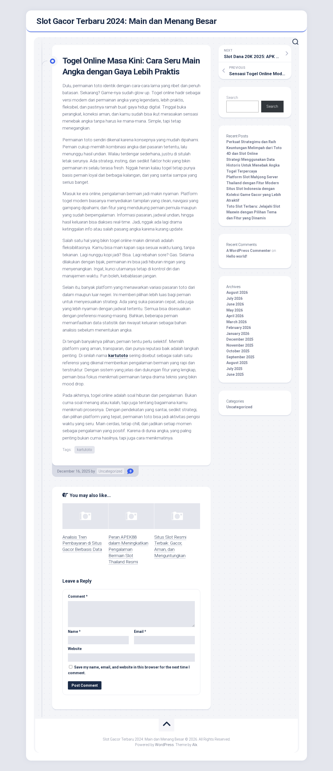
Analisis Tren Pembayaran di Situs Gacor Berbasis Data (82, 543)
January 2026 (237, 334)
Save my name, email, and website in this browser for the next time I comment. (129, 670)
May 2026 (234, 310)
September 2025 (240, 357)
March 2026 (236, 322)
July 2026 (234, 298)
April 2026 (235, 316)
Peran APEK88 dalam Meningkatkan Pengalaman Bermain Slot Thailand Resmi (128, 549)
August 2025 (237, 363)
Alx (194, 745)
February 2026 (238, 328)
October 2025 (237, 351)
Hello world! (236, 256)
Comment (78, 596)
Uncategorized (110, 471)
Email (140, 631)
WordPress (164, 745)
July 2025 (234, 369)
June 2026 (235, 304)
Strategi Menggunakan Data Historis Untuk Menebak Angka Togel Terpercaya (253, 165)
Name (74, 631)
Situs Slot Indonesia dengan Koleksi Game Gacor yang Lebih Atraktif (253, 194)
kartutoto (118, 355)
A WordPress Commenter (248, 250)
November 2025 (239, 345)
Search (232, 97)
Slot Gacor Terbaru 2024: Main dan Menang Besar (126, 21)
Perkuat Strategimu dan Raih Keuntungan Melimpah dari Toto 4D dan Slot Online (254, 148)
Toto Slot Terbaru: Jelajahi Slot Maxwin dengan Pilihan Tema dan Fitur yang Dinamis (253, 212)
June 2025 (235, 374)
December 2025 (239, 339)
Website (75, 649)
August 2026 (237, 292)
